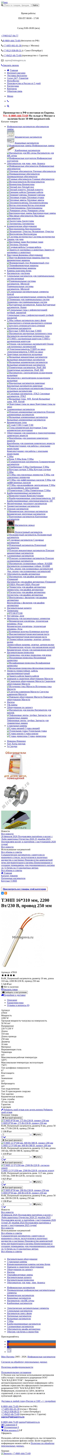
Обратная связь (14, 91)
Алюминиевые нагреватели (21, 409)
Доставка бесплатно (17, 75)
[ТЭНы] (4, 2)
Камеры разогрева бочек (19, 270)
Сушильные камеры (17, 725)
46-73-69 (12, 55)
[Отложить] (3, 1137)
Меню (10, 96)
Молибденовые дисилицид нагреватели (27, 503)
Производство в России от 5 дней (24, 83)
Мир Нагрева (7, 1356)
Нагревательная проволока (20, 652)
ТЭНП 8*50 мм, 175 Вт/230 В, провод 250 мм (24, 1123)
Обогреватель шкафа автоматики (23, 574)
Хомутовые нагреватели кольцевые (24, 354)
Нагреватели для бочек (18, 273)
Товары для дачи (15, 239)
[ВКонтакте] (2, 893)
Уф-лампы (12, 705)
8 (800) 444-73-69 (18, 115)
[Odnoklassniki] (8, 1344)
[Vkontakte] (8, 1341)
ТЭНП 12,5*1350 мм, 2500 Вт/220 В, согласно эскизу (27, 1170)
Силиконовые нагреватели (20, 555)
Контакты (12, 88)
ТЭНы (10, 456)
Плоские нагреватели (17, 508)
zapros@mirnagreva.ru (15, 60)
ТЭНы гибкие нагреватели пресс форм (26, 320)
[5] (14, 975)
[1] (3, 975)
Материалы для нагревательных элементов (28, 618)
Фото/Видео (13, 80)
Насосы (11, 702)
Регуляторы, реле (15, 616)
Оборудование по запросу (20, 707)
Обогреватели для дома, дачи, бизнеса (26, 163)
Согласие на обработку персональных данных (24, 1362)
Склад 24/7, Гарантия (17, 78)
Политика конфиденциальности (17, 1367)
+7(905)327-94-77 (9, 35)
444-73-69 (12, 40)
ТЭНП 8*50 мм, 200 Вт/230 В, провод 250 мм (24, 1193)
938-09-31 (12, 50)
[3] (8, 975)
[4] (11, 975)
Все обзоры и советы (11, 852)
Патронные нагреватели (19, 328)
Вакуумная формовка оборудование (25, 255)
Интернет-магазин (16, 73)
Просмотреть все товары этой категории (24, 889)
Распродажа (13, 86)
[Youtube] (8, 1347)
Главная (14, 70)
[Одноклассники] (5, 893)
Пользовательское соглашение (16, 1372)
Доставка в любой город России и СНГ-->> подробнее (28, 1401)
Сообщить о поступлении (15, 992)
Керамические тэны (17, 422)
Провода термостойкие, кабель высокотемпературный (22, 672)
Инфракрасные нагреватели (41, 1356)
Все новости (7, 834)
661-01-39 (12, 45)
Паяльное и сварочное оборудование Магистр (30, 678)
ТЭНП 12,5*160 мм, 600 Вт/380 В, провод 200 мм (26, 1145)
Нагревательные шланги (19, 608)
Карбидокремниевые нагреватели (24, 493)
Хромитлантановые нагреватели (23, 506)
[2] (5, 975)
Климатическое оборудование (22, 226)
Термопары (12, 610)
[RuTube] (9, 1351)
